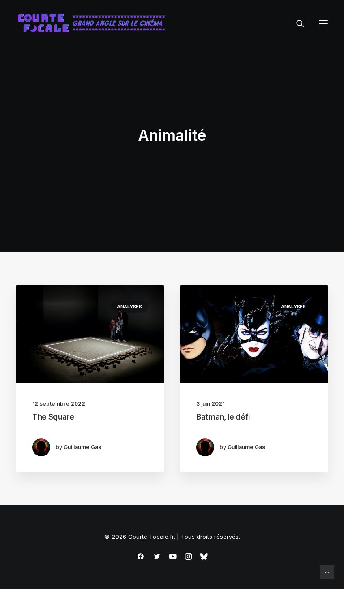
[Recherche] (296, 23)
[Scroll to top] (327, 571)
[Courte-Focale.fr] (94, 23)
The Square (53, 416)
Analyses (129, 306)
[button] (323, 23)
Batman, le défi (223, 416)
